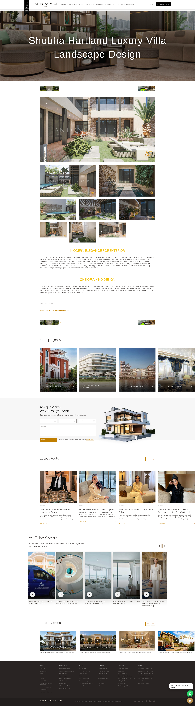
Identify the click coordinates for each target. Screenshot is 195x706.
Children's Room (103, 678)
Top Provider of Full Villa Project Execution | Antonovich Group (67, 602)
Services (140, 665)
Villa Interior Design (64, 668)
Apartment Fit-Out (84, 671)
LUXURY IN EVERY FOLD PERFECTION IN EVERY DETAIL (126, 602)
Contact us (43, 678)
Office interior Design (65, 686)
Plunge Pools (121, 683)
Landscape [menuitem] (99, 4)
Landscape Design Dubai (145, 678)
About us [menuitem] (116, 4)
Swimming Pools (122, 673)
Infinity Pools (121, 681)
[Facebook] (143, 701)
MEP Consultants (84, 678)
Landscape (121, 665)
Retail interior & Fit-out (65, 678)
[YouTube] (135, 701)
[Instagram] (139, 701)
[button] (146, 340)
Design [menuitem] (63, 4)
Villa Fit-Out (82, 668)
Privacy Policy (90, 439)
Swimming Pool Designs (125, 676)
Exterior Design (63, 673)
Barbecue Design (84, 681)
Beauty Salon (63, 683)
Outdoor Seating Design (86, 683)
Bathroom (101, 681)
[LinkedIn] (150, 701)
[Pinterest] (154, 701)
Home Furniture (102, 668)
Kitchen (100, 686)
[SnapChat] (147, 701)
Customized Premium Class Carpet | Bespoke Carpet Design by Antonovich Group (154, 604)
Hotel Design (63, 676)
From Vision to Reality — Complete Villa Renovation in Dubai (40, 602)
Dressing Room (102, 673)
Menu (41, 665)
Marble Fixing (82, 686)
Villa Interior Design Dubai (145, 668)
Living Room (101, 683)
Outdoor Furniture (103, 671)
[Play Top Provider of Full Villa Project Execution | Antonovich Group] (69, 575)
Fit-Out (81, 665)
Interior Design (63, 665)
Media (41, 676)
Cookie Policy (43, 689)
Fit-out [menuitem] (80, 4)
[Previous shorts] (159, 546)
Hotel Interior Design (143, 683)
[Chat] (190, 701)
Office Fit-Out (83, 673)
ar (150, 4)
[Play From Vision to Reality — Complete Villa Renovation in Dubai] (41, 575)
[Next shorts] (164, 546)
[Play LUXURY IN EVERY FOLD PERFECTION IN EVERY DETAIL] (126, 575)
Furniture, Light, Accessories (145, 676)
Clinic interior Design (65, 688)
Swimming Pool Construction (126, 678)
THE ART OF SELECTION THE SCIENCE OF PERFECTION (95, 602)
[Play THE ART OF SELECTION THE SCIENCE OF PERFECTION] (98, 575)
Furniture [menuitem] (108, 4)
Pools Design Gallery (124, 686)
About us (42, 668)
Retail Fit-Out (83, 676)
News (41, 673)
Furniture (101, 665)
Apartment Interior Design (66, 671)
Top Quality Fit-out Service (145, 671)
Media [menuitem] (122, 4)
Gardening (121, 671)
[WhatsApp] (190, 693)
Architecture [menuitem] (71, 4)
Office (100, 676)
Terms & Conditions (45, 687)
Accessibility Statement (46, 692)
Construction (43, 671)
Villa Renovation (64, 681)
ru (152, 4)
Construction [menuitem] (89, 4)
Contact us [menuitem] (130, 4)
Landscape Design (123, 668)
